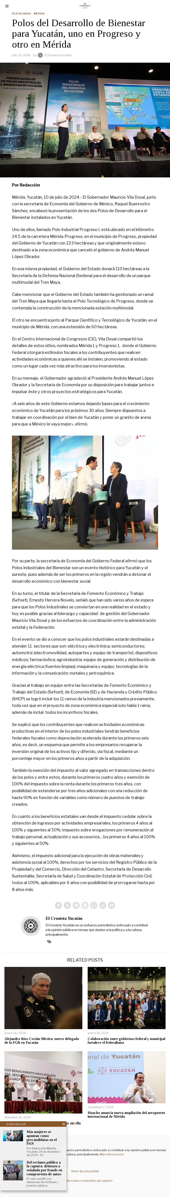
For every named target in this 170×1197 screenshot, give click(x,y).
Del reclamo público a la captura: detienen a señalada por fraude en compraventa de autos (44, 1168)
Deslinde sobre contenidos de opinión (85, 1180)
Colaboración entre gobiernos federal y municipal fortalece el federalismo (126, 1041)
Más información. (112, 1154)
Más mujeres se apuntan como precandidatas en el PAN (42, 1137)
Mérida (39, 13)
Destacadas (21, 13)
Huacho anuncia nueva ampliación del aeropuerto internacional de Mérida (126, 1115)
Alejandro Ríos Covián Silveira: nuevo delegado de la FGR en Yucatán (41, 1041)
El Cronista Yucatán (58, 55)
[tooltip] (58, 905)
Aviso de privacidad (85, 1171)
